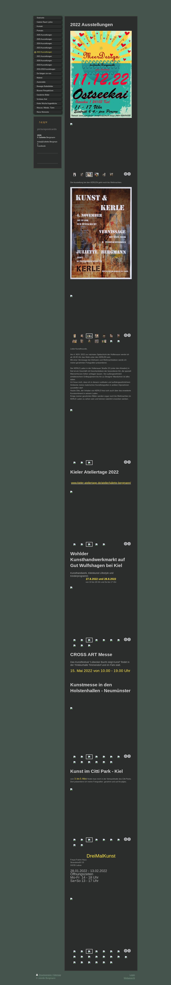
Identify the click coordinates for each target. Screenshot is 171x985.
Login (132, 975)
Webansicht (129, 978)
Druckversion (45, 975)
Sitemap (57, 975)
